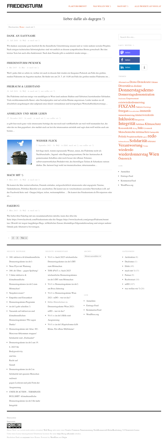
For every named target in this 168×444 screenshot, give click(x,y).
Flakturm (139, 107)
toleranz (151, 141)
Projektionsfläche (135, 136)
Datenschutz (11, 417)
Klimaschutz (153, 124)
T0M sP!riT (53, 270)
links (140, 128)
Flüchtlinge (147, 107)
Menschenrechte (126, 132)
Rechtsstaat (130, 279)
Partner (128, 274)
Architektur (130, 257)
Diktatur (154, 82)
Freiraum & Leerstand (23, 86)
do (132, 85)
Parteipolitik (154, 132)
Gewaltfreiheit (134, 111)
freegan (123, 110)
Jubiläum (140, 124)
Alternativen (123, 82)
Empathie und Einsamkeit (20, 297)
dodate (138, 86)
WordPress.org (127, 185)
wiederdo (125, 149)
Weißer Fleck (46, 140)
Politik (122, 136)
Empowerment (132, 98)
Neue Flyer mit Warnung (20, 266)
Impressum (11, 421)
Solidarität (138, 140)
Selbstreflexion (123, 141)
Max (23, 67)
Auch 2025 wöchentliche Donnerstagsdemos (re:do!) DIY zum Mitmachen (62, 262)
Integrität (126, 123)
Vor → (24, 237)
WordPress (54, 437)
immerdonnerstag (126, 115)
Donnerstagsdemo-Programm (22, 301)
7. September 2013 (43, 145)
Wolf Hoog (48, 430)
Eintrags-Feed (127, 175)
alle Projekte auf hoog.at (148, 6)
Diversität (124, 86)
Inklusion (126, 119)
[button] (129, 52)
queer (145, 137)
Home (22, 27)
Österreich (125, 158)
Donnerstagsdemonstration (136, 94)
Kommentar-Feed (128, 180)
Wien (154, 154)
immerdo (145, 111)
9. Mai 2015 (12, 67)
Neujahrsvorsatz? (16, 292)
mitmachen (142, 132)
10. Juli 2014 (12, 91)
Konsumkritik (125, 128)
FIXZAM (126, 106)
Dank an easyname (21, 35)
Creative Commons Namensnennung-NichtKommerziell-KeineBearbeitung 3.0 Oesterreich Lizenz (102, 430)
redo (152, 135)
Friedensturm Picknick (24, 62)
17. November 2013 (14, 118)
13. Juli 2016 (12, 40)
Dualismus (122, 98)
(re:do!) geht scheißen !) (19, 306)
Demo (133, 82)
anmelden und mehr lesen (27, 113)
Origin (64, 437)
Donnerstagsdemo (135, 89)
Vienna (145, 146)
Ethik (66, 145)
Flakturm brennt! (78, 6)
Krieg (135, 128)
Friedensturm (24, 5)
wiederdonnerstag (133, 154)
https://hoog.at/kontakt (65, 433)
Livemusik (148, 128)
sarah (29, 118)
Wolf (24, 40)
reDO (127, 284)
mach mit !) (122, 6)
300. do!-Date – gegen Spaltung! (23, 270)
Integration (139, 119)
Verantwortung (130, 145)
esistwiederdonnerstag (131, 102)
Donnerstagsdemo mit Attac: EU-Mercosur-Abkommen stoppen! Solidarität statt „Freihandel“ (23, 333)
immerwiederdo (144, 115)
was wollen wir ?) (102, 6)
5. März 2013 (12, 179)
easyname (26, 437)
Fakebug (13, 205)
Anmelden (125, 171)
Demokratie (144, 82)
